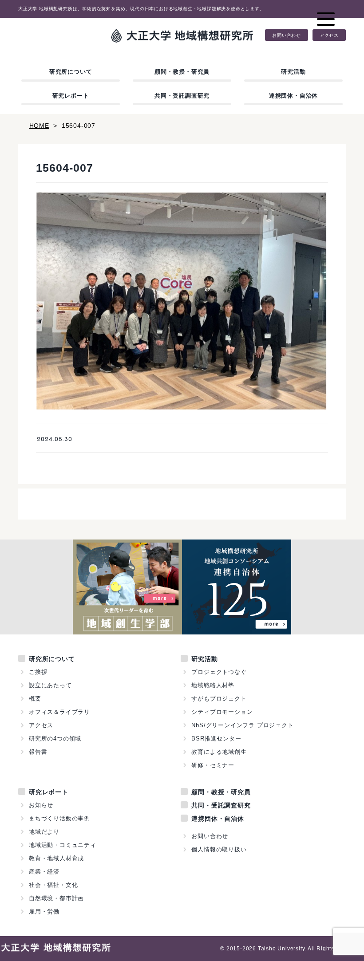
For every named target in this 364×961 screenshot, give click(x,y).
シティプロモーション (222, 712)
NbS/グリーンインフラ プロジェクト (242, 725)
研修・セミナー (212, 765)
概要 (35, 698)
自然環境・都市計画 (56, 898)
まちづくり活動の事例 (59, 818)
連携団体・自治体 (293, 95)
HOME (39, 125)
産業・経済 (44, 871)
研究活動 (293, 71)
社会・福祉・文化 (53, 885)
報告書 (38, 751)
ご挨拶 (38, 672)
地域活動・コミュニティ (62, 845)
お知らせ (41, 805)
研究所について (70, 71)
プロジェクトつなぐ (218, 672)
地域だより (44, 831)
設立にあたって (50, 685)
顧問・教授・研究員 (182, 71)
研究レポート (70, 95)
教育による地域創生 (218, 751)
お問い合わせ (286, 35)
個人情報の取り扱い (218, 849)
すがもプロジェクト (218, 698)
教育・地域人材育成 (56, 858)
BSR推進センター (216, 738)
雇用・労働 (44, 911)
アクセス (329, 35)
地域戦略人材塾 (212, 685)
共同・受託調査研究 (182, 95)
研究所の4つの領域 (55, 738)
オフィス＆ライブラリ (59, 712)
